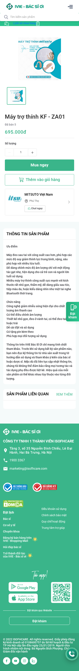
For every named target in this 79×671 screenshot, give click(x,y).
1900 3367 (17, 460)
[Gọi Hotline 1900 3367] (71, 653)
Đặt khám (39, 621)
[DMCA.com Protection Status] (13, 504)
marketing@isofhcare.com (28, 468)
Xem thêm (64, 394)
